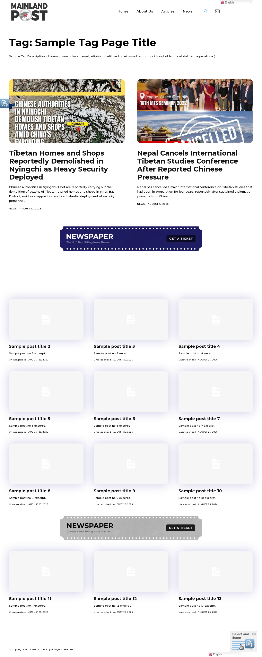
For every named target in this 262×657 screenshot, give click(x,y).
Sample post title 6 (114, 418)
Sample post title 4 (199, 346)
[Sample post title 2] (46, 319)
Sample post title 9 (114, 490)
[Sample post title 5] (46, 391)
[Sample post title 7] (215, 391)
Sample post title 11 (30, 598)
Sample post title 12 (115, 598)
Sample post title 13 (199, 598)
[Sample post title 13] (215, 571)
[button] (205, 11)
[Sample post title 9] (131, 463)
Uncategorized (17, 359)
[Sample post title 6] (131, 391)
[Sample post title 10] (215, 463)
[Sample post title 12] (131, 571)
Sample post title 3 (114, 346)
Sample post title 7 (199, 418)
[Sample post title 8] (46, 463)
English (229, 2)
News (13, 208)
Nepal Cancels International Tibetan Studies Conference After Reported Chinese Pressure (187, 165)
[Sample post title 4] (215, 319)
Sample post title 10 (200, 490)
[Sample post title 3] (131, 319)
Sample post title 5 (29, 418)
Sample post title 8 (30, 490)
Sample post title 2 (29, 346)
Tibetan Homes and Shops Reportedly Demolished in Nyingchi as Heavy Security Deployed (58, 165)
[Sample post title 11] (46, 571)
